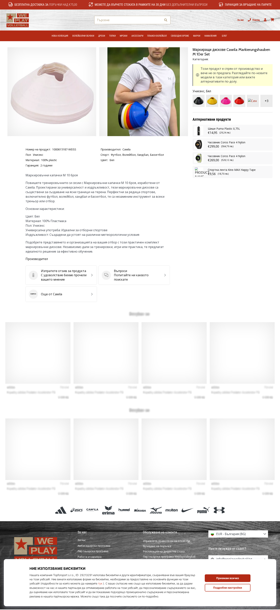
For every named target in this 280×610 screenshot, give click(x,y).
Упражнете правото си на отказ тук (166, 541)
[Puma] (203, 510)
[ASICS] (77, 510)
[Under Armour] (219, 510)
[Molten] (172, 510)
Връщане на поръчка (157, 546)
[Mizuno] (156, 510)
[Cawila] (92, 510)
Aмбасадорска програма (94, 545)
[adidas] (61, 510)
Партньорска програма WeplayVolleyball (169, 556)
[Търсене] (165, 20)
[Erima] (108, 510)
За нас (240, 19)
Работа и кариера (90, 556)
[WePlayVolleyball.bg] (42, 549)
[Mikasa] (140, 510)
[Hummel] (124, 510)
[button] (159, 20)
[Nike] (187, 510)
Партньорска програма (93, 551)
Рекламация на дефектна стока (164, 551)
